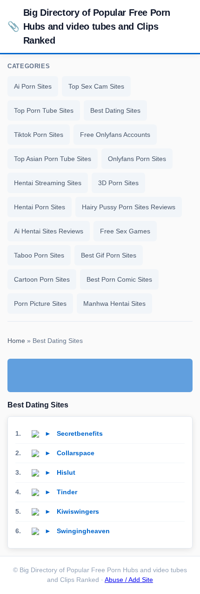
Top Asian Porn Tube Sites (52, 158)
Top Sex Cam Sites (96, 86)
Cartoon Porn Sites (42, 279)
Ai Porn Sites (33, 86)
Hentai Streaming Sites (47, 183)
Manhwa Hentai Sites (114, 303)
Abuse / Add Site (129, 579)
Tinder (67, 492)
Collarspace (75, 453)
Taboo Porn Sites (39, 255)
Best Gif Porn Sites (108, 255)
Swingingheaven (83, 531)
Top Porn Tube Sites (43, 110)
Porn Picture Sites (40, 303)
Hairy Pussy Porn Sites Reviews (128, 207)
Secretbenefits (80, 433)
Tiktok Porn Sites (38, 134)
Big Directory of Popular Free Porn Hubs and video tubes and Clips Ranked (88, 26)
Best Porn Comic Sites (119, 279)
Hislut (66, 472)
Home (16, 340)
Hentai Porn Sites (39, 207)
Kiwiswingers (78, 511)
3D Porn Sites (118, 183)
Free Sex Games (125, 231)
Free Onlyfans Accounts (115, 134)
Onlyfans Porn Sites (137, 158)
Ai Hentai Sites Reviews (48, 231)
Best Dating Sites (115, 110)
